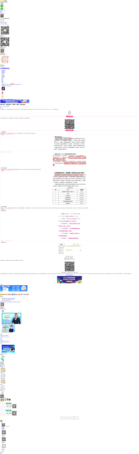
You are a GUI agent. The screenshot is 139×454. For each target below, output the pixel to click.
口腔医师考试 (9, 133)
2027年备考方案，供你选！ (3, 353)
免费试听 (12, 324)
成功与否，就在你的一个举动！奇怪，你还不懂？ (8, 299)
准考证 (7, 84)
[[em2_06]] (8, 294)
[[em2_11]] (15, 294)
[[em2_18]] (25, 294)
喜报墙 (2, 81)
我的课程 (1, 10)
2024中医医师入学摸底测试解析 (4, 335)
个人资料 (4, 10)
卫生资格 (3, 73)
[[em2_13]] (18, 294)
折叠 (0, 453)
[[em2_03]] (3, 294)
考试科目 (15, 84)
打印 (0, 107)
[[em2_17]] (24, 294)
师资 (2, 80)
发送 (0, 295)
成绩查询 (17, 84)
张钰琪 (2, 332)
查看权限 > (5, 22)
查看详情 (1, 366)
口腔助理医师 (8, 99)
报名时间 (3, 84)
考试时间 (10, 84)
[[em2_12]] (17, 294)
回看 (0, 338)
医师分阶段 (3, 72)
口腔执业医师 (3, 70)
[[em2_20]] (28, 294)
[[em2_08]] (11, 294)
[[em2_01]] (1, 294)
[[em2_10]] (14, 294)
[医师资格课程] (8, 352)
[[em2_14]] (19, 294)
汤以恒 (2, 324)
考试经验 (12, 99)
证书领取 (20, 84)
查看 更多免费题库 (2, 389)
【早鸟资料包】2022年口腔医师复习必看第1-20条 (8, 298)
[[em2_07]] (9, 294)
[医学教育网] (3, 1)
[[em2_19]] (27, 294)
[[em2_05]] (6, 294)
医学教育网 (4, 99)
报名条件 (5, 84)
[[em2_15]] (21, 294)
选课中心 (3, 74)
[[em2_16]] (22, 294)
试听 (2, 79)
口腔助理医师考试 (5, 68)
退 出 (1, 11)
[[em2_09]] (12, 294)
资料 (2, 78)
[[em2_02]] (2, 294)
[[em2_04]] (5, 294)
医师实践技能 (3, 71)
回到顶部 (1, 452)
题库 (2, 77)
